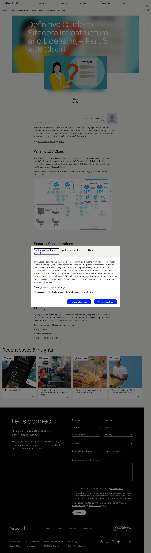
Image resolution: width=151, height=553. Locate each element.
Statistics (73, 291)
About (91, 250)
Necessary (41, 291)
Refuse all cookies (79, 301)
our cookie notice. (44, 282)
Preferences (57, 291)
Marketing (88, 291)
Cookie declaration (71, 250)
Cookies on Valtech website (44, 252)
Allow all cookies (105, 301)
